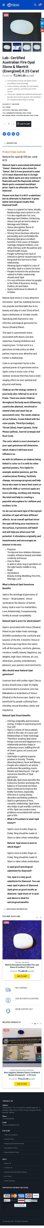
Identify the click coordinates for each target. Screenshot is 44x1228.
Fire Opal (14, 110)
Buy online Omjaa (8, 115)
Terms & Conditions (11, 1135)
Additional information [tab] (16, 909)
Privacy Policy (9, 1139)
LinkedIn (13, 134)
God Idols (17, 962)
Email (18, 134)
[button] (32, 1023)
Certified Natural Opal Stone (27, 115)
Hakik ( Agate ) (26, 1070)
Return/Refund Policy (11, 1152)
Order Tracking (9, 1181)
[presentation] (5, 27)
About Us (7, 1163)
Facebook (4, 134)
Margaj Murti (25, 962)
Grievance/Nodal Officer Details (15, 1172)
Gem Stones (23, 110)
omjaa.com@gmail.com (10, 1125)
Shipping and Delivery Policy (14, 1143)
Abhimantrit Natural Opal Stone (19, 113)
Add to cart (25, 124)
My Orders (7, 1176)
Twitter (9, 134)
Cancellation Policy (10, 1148)
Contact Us (8, 1168)
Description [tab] (11, 143)
